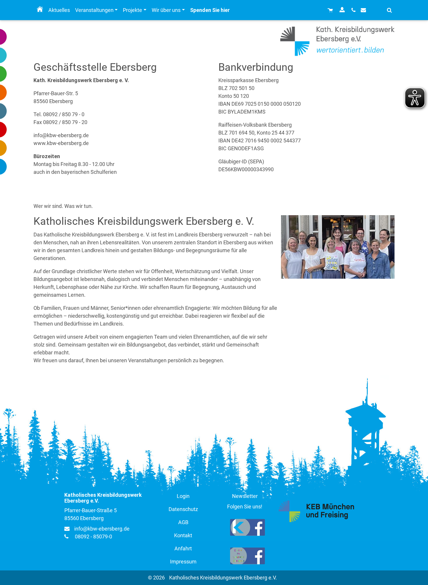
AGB (183, 522)
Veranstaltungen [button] (94, 10)
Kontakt (183, 535)
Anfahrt (183, 548)
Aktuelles (59, 10)
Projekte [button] (132, 10)
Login (183, 496)
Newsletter (245, 496)
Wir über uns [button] (166, 10)
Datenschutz (183, 509)
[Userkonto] (343, 10)
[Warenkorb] (331, 10)
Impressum (183, 562)
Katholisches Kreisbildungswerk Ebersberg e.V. (223, 578)
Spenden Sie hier (210, 10)
